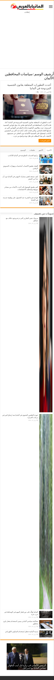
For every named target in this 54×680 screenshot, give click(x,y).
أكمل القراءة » (45, 141)
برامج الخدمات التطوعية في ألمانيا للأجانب (23, 155)
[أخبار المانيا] (27, 6)
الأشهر (41, 150)
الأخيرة (49, 150)
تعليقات (32, 150)
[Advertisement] (27, 39)
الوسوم (23, 150)
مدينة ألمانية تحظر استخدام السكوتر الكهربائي (21, 631)
